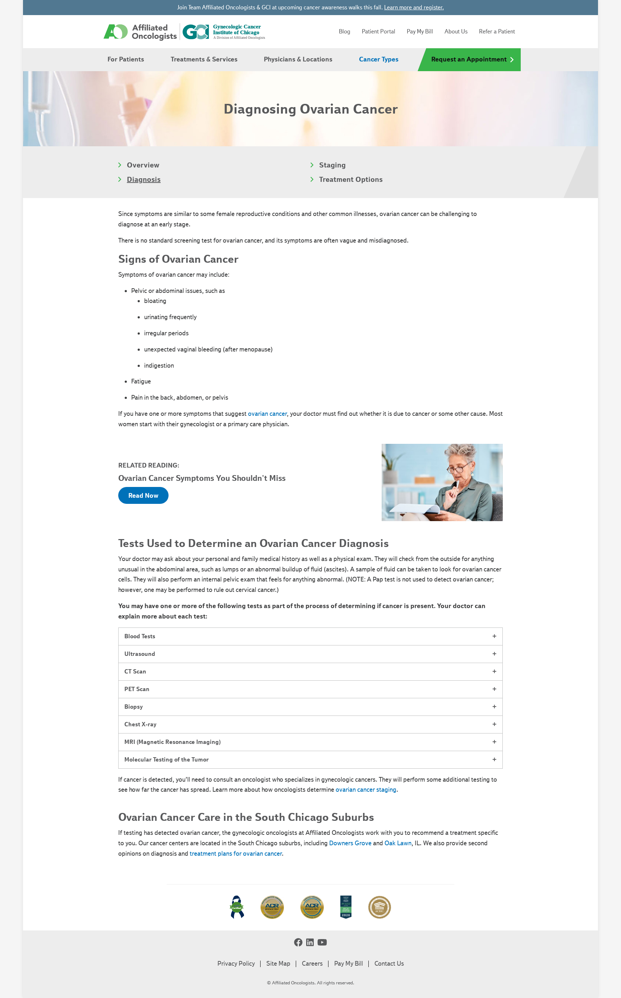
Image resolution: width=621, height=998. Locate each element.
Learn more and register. (414, 7)
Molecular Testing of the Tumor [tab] (166, 759)
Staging (332, 165)
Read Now (143, 496)
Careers (312, 963)
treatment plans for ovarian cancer (236, 853)
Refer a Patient (497, 31)
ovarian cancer (267, 414)
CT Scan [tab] (135, 671)
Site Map (278, 963)
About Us (456, 31)
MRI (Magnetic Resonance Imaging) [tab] (172, 742)
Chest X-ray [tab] (140, 724)
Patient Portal (378, 31)
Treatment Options (351, 179)
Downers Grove (350, 843)
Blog (344, 31)
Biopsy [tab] (133, 706)
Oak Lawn (398, 843)
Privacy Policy (236, 963)
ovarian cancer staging (366, 790)
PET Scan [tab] (137, 689)
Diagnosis (144, 179)
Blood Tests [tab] (139, 636)
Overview (143, 165)
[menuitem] (125, 59)
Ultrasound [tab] (139, 653)
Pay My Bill (420, 31)
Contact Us (389, 963)
